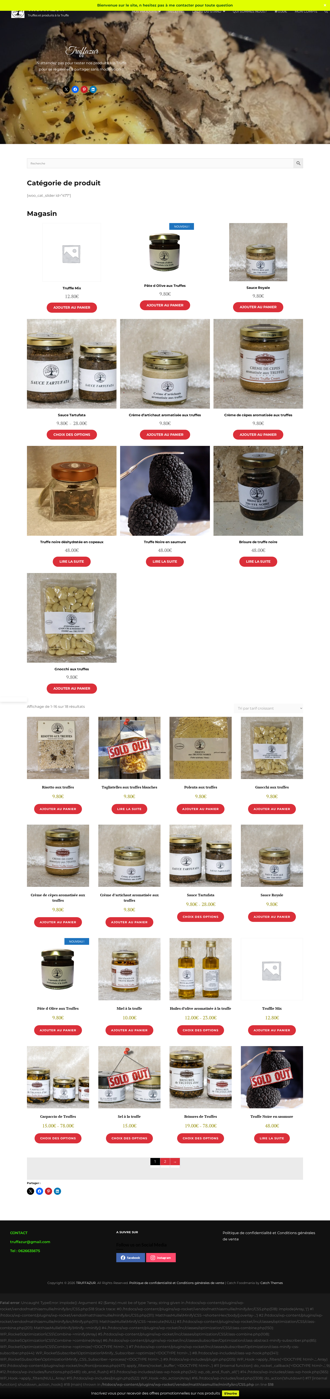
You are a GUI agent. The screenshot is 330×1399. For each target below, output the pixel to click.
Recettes (176, 11)
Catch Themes (271, 1283)
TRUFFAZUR (86, 1283)
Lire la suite (71, 562)
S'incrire (230, 1393)
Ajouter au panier (71, 307)
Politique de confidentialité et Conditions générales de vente (176, 1283)
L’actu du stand (206, 11)
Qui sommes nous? (250, 11)
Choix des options (71, 435)
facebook (133, 1258)
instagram (164, 1258)
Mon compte (306, 11)
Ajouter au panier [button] (58, 809)
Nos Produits (144, 11)
